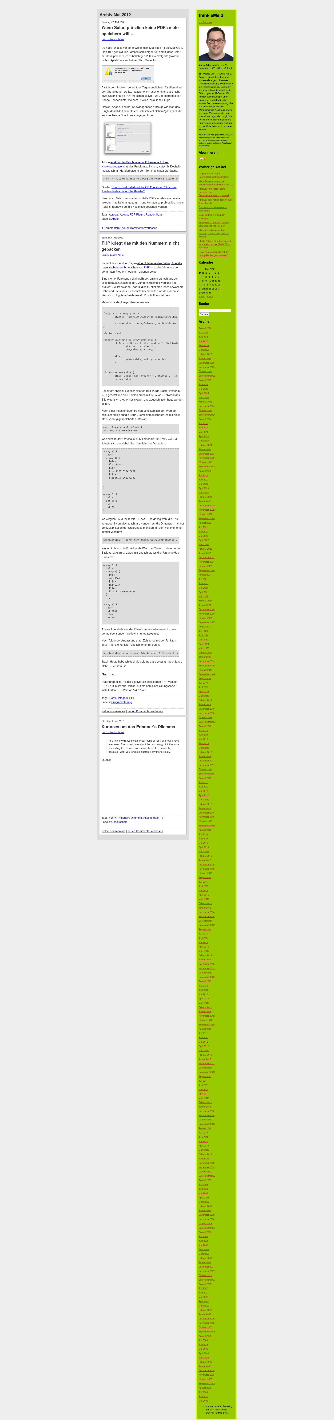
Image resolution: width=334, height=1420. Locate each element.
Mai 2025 (203, 388)
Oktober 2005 (205, 1379)
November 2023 (206, 457)
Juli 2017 (203, 782)
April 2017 (204, 795)
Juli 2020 (203, 630)
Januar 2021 (205, 605)
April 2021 (204, 592)
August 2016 (205, 829)
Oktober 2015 (205, 873)
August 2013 (205, 981)
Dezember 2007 (206, 1266)
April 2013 (204, 998)
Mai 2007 (203, 1296)
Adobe (124, 214)
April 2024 (204, 436)
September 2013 (207, 977)
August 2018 (205, 726)
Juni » (210, 296)
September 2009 (207, 1175)
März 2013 (204, 1002)
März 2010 (204, 1149)
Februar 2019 (205, 700)
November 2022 (206, 509)
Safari (159, 214)
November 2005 (206, 1374)
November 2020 (206, 613)
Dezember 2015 (206, 864)
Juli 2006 (203, 1340)
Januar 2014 (205, 959)
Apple (115, 219)
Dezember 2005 (206, 1370)
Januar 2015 (205, 907)
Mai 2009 (203, 1193)
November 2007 (206, 1271)
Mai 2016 (203, 842)
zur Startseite (205, 22)
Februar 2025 (205, 401)
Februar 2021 (205, 600)
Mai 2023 (203, 483)
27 (219, 288)
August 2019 (205, 678)
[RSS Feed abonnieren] (202, 159)
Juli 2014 (203, 933)
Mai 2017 (203, 790)
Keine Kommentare (113, 711)
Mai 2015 (203, 890)
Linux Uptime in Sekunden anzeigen (212, 216)
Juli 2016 (203, 834)
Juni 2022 (203, 531)
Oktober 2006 (205, 1327)
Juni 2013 (203, 989)
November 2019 (206, 665)
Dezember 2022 (206, 505)
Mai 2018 (203, 739)
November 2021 (206, 561)
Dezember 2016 (206, 812)
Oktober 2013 (205, 972)
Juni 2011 (203, 1085)
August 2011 (205, 1076)
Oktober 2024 (205, 410)
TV (162, 818)
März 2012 (204, 1050)
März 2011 (204, 1098)
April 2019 (204, 691)
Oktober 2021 (205, 566)
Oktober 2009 (205, 1171)
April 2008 (204, 1249)
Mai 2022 (203, 535)
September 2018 (207, 721)
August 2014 (205, 929)
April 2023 (204, 488)
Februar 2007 (205, 1310)
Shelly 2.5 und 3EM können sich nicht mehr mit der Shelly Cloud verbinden (215, 244)
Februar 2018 (205, 752)
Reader (150, 214)
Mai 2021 (203, 587)
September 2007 (207, 1279)
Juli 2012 (203, 1033)
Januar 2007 (205, 1314)
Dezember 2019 (206, 661)
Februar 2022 (205, 548)
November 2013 (206, 968)
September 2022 (207, 518)
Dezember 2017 (206, 760)
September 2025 (207, 375)
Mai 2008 (203, 1245)
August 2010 (205, 1128)
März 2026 (204, 349)
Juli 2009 (203, 1184)
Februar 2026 (205, 354)
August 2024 (205, 419)
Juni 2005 (203, 1396)
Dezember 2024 (206, 406)
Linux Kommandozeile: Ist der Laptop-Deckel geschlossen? (214, 253)
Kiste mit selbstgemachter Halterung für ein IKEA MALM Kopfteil (214, 233)
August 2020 (205, 626)
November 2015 (206, 868)
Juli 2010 (203, 1132)
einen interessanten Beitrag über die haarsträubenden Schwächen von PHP (142, 265)
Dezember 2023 (206, 453)
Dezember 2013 (206, 963)
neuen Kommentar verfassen (139, 228)
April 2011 (204, 1093)
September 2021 (207, 570)
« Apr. (202, 296)
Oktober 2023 (205, 462)
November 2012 (206, 1015)
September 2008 (207, 1227)
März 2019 (204, 695)
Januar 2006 (205, 1366)
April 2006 (204, 1353)
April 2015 (204, 894)
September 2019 (207, 674)
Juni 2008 (203, 1240)
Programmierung (121, 702)
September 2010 (207, 1123)
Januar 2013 (205, 1011)
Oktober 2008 (205, 1223)
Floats (113, 698)
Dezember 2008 (206, 1214)
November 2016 (206, 816)
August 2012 (205, 1028)
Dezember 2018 (206, 708)
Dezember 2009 (206, 1162)
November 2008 (206, 1219)
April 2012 (204, 1046)
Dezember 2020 (206, 609)
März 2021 (204, 596)
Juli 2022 (203, 527)
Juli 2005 (203, 1392)
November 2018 (206, 713)
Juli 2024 (203, 423)
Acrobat (113, 214)
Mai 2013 (203, 994)
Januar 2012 (205, 1059)
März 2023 (204, 492)
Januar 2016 (205, 860)
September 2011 (207, 1072)
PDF (132, 214)
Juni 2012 (203, 1037)
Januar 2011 (205, 1106)
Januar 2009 (205, 1210)
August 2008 (205, 1232)
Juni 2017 (203, 786)
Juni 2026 (203, 336)
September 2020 (207, 622)
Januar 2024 (205, 449)
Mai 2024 (203, 431)
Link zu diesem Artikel (113, 39)
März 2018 (204, 747)
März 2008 (204, 1253)
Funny (112, 818)
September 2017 (207, 773)
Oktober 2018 (205, 717)
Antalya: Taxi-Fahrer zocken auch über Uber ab (216, 201)
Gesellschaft (119, 822)
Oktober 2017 (205, 769)
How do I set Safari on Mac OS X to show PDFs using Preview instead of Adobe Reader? (139, 189)
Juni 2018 (203, 734)
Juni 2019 (203, 687)
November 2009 (206, 1167)
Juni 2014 (203, 938)
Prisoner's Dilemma (130, 818)
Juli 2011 (203, 1080)
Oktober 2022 (205, 514)
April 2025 (204, 393)
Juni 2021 (203, 583)
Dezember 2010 (206, 1111)
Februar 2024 (205, 445)
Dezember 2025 (206, 362)
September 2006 (207, 1331)
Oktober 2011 (205, 1067)
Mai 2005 (203, 1400)
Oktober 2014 (205, 920)
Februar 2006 (205, 1361)
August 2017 (205, 778)
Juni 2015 (203, 886)
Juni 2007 (203, 1292)
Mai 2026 (203, 341)
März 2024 (204, 440)
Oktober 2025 (205, 371)
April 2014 (204, 946)
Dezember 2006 (206, 1318)
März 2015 (204, 899)
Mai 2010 (203, 1141)
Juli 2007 (203, 1288)
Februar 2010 (205, 1154)
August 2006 (205, 1335)
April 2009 (204, 1197)
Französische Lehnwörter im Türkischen (213, 209)
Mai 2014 (203, 942)
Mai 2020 (203, 639)
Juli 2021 (203, 579)
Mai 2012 (203, 1041)
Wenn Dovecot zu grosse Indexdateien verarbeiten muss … (216, 182)
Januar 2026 (205, 358)
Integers (123, 698)
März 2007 (204, 1305)
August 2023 (205, 470)
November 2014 (206, 916)
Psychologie (151, 818)
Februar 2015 (205, 903)
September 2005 (207, 1383)
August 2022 (205, 522)
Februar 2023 (205, 496)
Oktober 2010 (205, 1119)
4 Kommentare (111, 228)
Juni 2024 (203, 427)
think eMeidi (215, 1409)
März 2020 (204, 648)
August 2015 (205, 877)
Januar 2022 (205, 553)
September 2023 (207, 466)
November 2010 (206, 1115)
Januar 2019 (205, 704)
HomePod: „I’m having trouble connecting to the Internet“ (214, 224)
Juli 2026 (203, 332)
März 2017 (204, 799)
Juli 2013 (203, 985)
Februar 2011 (205, 1102)
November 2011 (206, 1063)
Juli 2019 (203, 682)
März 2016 (204, 851)
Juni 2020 (203, 635)
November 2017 (206, 764)
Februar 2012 (205, 1054)
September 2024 (207, 414)
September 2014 (207, 924)
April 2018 (204, 743)
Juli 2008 (203, 1236)
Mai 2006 (203, 1348)
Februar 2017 (205, 803)
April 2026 (204, 345)
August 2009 (205, 1180)
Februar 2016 (205, 855)
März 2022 (204, 544)
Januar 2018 (205, 756)
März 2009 (204, 1201)
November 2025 (206, 367)
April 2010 (204, 1145)
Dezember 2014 (206, 912)
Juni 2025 (203, 384)
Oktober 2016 (205, 821)
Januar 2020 (205, 656)
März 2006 (204, 1357)
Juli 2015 (203, 881)
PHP (132, 698)
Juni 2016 (203, 838)
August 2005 (205, 1387)
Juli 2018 (203, 730)
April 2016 (204, 847)
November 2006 (206, 1322)
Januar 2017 (205, 808)
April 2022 (204, 540)
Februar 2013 (205, 1007)
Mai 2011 (203, 1089)
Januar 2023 (205, 501)
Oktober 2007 (205, 1275)
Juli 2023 (203, 475)
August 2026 (205, 328)
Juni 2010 (203, 1137)
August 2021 (205, 574)
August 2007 (205, 1284)
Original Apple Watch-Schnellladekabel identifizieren (214, 175)
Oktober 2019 (205, 669)
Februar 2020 (205, 652)
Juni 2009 (203, 1188)
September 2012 (207, 1024)
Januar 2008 (205, 1262)
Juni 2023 (203, 479)
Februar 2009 (205, 1206)
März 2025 (204, 397)
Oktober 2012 (205, 1020)
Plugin (140, 214)
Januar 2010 (205, 1158)
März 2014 (204, 951)
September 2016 (207, 825)
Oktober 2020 (205, 618)
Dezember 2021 (206, 557)
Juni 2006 (203, 1344)
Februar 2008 (205, 1257)
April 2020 (204, 644)
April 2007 (204, 1301)
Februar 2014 (205, 955)
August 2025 (205, 380)
